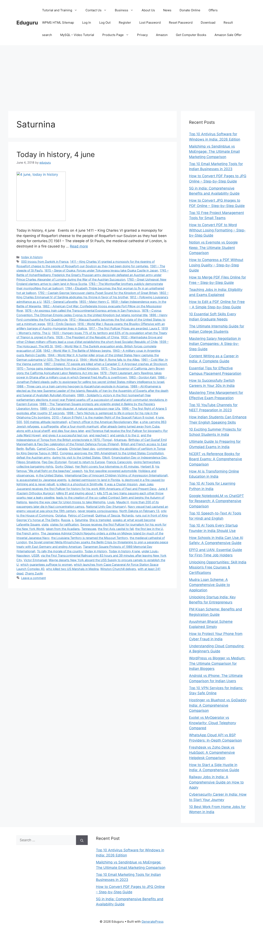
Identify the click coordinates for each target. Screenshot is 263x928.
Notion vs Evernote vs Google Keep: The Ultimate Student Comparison (213, 247)
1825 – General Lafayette (60, 301)
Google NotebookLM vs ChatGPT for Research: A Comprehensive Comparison (216, 501)
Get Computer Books (191, 35)
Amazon (162, 35)
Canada (62, 448)
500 (19, 422)
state (45, 524)
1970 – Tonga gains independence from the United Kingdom (57, 368)
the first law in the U (149, 528)
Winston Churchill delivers (118, 569)
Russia (65, 520)
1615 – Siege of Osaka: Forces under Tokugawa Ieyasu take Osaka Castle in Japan (101, 270)
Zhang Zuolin (34, 573)
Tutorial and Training (57, 10)
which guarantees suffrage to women (46, 564)
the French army (27, 533)
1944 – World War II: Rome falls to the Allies (110, 359)
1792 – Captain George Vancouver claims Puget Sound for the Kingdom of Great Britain (98, 293)
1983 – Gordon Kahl (142, 377)
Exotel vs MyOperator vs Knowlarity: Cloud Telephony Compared (212, 722)
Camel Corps (46, 448)
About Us (148, 10)
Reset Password (181, 22)
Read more (79, 246)
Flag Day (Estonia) (54, 462)
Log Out (105, 22)
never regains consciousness (98, 511)
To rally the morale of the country (60, 551)
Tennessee (88, 528)
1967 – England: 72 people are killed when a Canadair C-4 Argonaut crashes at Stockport (105, 364)
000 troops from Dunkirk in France (44, 261)
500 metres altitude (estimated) (45, 422)
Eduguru (27, 23)
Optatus (60, 515)
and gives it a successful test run (65, 435)
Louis (111, 502)
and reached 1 (98, 435)
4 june (160, 417)
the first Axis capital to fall (116, 528)
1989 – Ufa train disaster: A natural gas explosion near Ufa (80, 408)
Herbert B (147, 466)
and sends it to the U (124, 435)
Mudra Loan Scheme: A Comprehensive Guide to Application (209, 585)
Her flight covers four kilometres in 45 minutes (107, 466)
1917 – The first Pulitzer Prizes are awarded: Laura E (124, 328)
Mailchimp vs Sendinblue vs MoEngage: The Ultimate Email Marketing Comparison (214, 151)
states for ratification (64, 524)
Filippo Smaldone (28, 462)
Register (125, 22)
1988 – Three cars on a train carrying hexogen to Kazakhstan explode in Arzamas (72, 386)
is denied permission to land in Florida (94, 480)
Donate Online (190, 10)
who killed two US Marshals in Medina (72, 569)
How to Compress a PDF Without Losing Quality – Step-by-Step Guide (216, 265)
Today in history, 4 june (55, 154)
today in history (32, 257)
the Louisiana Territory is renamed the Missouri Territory (89, 538)
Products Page (113, 35)
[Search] (82, 840)
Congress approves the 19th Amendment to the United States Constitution (112, 453)
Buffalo (30, 448)
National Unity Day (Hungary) (106, 506)
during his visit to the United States (76, 457)
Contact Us (93, 10)
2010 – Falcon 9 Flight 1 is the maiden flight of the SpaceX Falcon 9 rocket (103, 417)
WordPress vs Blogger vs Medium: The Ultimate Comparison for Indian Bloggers (217, 663)
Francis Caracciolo (119, 462)
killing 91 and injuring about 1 (75, 493)
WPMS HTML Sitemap (58, 22)
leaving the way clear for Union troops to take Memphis (67, 502)
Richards (128, 515)
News (167, 10)
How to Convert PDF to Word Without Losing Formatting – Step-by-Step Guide (217, 230)
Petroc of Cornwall (81, 515)
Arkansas (120, 439)
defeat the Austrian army (33, 457)
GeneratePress (153, 921)
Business (121, 10)
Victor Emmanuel (35, 560)
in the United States (49, 475)
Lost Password (150, 22)
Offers (213, 10)
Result (228, 22)
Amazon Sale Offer (228, 35)
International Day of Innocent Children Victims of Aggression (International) (116, 475)
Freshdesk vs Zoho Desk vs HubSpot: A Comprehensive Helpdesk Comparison (212, 752)
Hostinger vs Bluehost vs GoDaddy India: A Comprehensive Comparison (218, 705)
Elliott (106, 457)
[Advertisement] (131, 76)
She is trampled (100, 520)
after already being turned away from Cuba (129, 426)
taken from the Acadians (63, 528)
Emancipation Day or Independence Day (139, 457)
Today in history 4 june (124, 551)
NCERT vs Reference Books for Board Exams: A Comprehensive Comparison (215, 459)
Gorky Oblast (64, 466)
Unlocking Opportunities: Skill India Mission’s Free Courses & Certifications (217, 567)
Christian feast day (82, 448)
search (47, 35)
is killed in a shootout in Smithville (80, 484)
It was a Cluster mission (120, 484)
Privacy (142, 35)
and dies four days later (68, 430)
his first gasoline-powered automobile (110, 471)
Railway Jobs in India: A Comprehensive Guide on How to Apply (216, 782)
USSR (35, 555)
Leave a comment (33, 578)
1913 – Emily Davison (61, 324)
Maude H (122, 502)
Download (208, 22)
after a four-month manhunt (79, 426)
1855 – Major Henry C (94, 301)
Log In (86, 22)
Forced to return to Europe (86, 462)
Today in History (95, 551)
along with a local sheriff (33, 430)
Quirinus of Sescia (107, 515)
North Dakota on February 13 (139, 511)
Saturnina (81, 520)
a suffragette (50, 426)
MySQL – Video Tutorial (77, 35)
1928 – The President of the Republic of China (87, 337)
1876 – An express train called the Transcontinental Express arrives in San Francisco (82, 310)
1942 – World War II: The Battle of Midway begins (77, 350)
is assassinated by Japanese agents (41, 480)
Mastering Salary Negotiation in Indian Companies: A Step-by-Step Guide (215, 343)
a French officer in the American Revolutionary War (103, 422)
